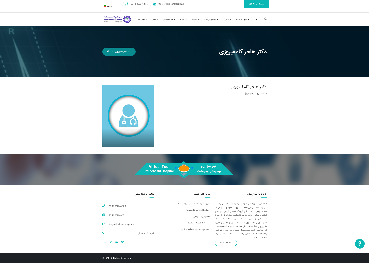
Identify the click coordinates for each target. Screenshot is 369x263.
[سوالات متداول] (360, 244)
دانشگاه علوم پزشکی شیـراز (197, 210)
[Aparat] (105, 242)
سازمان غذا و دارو (200, 216)
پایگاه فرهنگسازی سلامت (198, 223)
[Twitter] (122, 242)
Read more (226, 242)
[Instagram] (111, 242)
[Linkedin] (116, 242)
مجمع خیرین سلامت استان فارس (194, 229)
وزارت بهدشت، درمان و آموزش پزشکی (192, 204)
